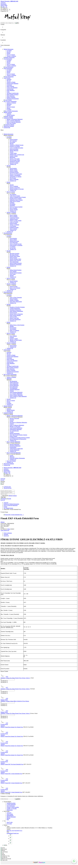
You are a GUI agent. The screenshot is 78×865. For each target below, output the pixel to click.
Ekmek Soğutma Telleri (15, 259)
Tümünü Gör (13, 164)
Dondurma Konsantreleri (13, 98)
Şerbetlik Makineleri (15, 389)
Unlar (8, 91)
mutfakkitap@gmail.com (13, 833)
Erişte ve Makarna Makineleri (17, 425)
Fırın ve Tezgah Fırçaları (16, 244)
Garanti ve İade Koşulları (13, 807)
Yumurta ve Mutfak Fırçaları (16, 145)
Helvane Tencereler (14, 418)
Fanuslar (12, 337)
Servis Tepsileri (13, 208)
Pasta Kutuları (13, 345)
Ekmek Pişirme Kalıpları (16, 272)
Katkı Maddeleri (11, 90)
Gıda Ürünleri (7, 78)
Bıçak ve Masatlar (14, 179)
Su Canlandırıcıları (14, 430)
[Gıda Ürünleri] (8, 100)
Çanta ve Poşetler (14, 222)
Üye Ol (2, 480)
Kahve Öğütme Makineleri (16, 395)
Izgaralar (12, 419)
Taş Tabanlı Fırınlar (8, 508)
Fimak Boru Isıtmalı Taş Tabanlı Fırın (14, 727)
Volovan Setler (13, 316)
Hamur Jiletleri (13, 239)
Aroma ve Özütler (11, 82)
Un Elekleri (12, 246)
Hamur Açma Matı (14, 318)
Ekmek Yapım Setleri (15, 256)
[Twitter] (11, 838)
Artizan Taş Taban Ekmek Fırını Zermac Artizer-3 (18, 713)
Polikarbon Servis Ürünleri (16, 200)
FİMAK (3, 522)
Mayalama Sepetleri (14, 253)
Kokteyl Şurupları (11, 97)
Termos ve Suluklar (14, 224)
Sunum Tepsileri (14, 209)
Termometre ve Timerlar (15, 176)
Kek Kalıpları (13, 327)
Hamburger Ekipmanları (15, 264)
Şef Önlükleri (13, 194)
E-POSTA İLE (7, 486)
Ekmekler (9, 79)
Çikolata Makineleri (14, 450)
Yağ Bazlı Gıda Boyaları (13, 93)
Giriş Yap (3, 478)
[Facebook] (11, 836)
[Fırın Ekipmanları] (8, 67)
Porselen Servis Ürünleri (15, 198)
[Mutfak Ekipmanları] (9, 57)
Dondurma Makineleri (15, 445)
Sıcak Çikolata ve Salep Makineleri (18, 396)
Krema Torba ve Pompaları (16, 314)
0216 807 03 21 (18, 830)
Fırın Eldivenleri (14, 242)
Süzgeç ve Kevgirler (15, 158)
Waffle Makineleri (14, 382)
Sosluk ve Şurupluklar (15, 175)
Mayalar (9, 80)
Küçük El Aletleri (14, 163)
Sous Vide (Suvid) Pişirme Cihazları (18, 434)
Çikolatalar (9, 85)
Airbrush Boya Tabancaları (16, 448)
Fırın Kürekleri (13, 238)
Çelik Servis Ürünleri (15, 195)
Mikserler (12, 456)
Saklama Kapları (14, 219)
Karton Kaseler (13, 223)
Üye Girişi (9, 823)
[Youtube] (11, 841)
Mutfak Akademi (8, 112)
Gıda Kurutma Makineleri (16, 428)
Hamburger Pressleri (15, 161)
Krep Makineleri (14, 386)
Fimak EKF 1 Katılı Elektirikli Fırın (13, 792)
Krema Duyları (13, 312)
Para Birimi (3, 9)
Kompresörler (13, 447)
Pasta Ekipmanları (8, 68)
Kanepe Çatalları (14, 338)
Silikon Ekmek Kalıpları (15, 270)
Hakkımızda (10, 810)
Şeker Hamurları (11, 96)
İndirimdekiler (10, 815)
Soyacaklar (12, 142)
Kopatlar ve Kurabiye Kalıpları (17, 307)
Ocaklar (12, 432)
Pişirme (8, 53)
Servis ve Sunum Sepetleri (16, 206)
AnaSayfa (3, 2)
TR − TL (5, 6)
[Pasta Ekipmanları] (9, 76)
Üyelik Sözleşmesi (11, 804)
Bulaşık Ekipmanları (15, 433)
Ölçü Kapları (13, 178)
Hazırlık (9, 52)
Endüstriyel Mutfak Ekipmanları (11, 504)
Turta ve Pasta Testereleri (16, 297)
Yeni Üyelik (9, 822)
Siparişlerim (3, 4)
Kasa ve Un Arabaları (15, 288)
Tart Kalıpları (13, 329)
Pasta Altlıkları (13, 336)
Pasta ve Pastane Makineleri (13, 120)
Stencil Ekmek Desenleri (16, 263)
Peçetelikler (12, 204)
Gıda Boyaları (10, 89)
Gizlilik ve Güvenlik (12, 808)
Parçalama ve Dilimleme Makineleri (18, 422)
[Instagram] (11, 843)
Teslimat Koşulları (11, 803)
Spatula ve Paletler (14, 300)
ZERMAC (3, 678)
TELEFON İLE (7, 488)
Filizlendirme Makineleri (16, 429)
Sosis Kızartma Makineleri (16, 392)
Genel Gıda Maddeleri (12, 87)
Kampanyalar (7, 127)
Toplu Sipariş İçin (5, 530)
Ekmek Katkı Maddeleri (12, 83)
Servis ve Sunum (11, 54)
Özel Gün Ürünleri (11, 123)
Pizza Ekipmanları (14, 261)
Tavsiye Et (6, 535)
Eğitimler (9, 113)
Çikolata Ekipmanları (15, 308)
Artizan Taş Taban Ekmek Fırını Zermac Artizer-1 (18, 688)
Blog (8, 819)
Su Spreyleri (13, 248)
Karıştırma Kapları (14, 172)
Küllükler (12, 202)
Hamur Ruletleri (14, 139)
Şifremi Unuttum (13, 495)
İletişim (8, 818)
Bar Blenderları (13, 381)
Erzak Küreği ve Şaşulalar (16, 245)
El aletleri (9, 60)
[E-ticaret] (39, 862)
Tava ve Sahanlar (14, 186)
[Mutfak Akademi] (8, 116)
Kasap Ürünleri (13, 436)
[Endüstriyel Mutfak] (9, 124)
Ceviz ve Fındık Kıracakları (16, 147)
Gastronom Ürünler (14, 217)
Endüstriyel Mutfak (8, 118)
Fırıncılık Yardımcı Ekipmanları (17, 458)
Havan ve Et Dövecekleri (16, 174)
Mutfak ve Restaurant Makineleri (15, 119)
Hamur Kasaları (13, 286)
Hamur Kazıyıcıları (14, 241)
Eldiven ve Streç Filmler (15, 220)
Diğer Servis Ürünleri (15, 201)
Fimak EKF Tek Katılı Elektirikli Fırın (14, 764)
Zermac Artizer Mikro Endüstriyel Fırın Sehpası (17, 701)
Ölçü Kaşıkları (13, 168)
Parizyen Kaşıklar (14, 149)
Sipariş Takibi (4, 5)
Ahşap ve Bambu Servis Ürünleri (18, 197)
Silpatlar (12, 184)
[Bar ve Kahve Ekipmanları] (11, 111)
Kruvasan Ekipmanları (15, 319)
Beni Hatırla (5, 495)
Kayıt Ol (3, 500)
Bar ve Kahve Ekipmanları (10, 101)
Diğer (8, 529)
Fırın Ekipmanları (8, 58)
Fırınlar (11, 421)
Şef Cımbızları (13, 141)
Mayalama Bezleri (14, 255)
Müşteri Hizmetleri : (9, 1)
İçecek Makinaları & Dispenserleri (18, 439)
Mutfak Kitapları (11, 115)
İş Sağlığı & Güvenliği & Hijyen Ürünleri (20, 437)
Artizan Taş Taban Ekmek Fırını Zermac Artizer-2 (18, 678)
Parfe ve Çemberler (14, 330)
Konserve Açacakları (15, 146)
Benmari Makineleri (14, 444)
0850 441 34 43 (10, 830)
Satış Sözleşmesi (11, 805)
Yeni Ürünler (10, 814)
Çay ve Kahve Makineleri (16, 393)
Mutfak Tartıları (13, 169)
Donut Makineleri (14, 384)
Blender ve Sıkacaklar (15, 426)
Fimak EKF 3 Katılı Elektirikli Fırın (13, 783)
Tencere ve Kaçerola (15, 187)
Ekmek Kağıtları (14, 281)
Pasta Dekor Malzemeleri (16, 301)
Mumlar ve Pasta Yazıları (16, 340)
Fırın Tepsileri (13, 271)
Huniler (11, 152)
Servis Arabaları (13, 216)
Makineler (9, 104)
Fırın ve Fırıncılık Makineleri (14, 122)
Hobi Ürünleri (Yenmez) (12, 94)
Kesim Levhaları (14, 171)
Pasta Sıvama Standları (15, 315)
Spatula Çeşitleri (14, 156)
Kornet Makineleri (14, 385)
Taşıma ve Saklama (11, 56)
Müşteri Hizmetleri (11, 816)
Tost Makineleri (13, 388)
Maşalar (12, 143)
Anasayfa (6, 502)
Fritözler (12, 391)
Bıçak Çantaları (13, 215)
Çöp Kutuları (13, 226)
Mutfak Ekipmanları (8, 49)
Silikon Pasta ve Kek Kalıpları (17, 325)
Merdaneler (12, 157)
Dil (1, 8)
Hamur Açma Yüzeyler (15, 260)
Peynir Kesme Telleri (15, 160)
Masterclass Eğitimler (9, 126)
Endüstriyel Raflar (14, 227)
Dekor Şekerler (10, 86)
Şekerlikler (12, 205)
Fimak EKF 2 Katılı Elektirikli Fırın (13, 773)
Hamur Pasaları (13, 257)
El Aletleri (9, 50)
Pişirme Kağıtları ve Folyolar (17, 189)
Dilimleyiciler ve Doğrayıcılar (17, 154)
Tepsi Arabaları (13, 228)
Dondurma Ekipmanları (15, 309)
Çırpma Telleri (13, 153)
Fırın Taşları (13, 274)
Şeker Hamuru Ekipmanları (16, 311)
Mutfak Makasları (14, 150)
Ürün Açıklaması (8, 533)
